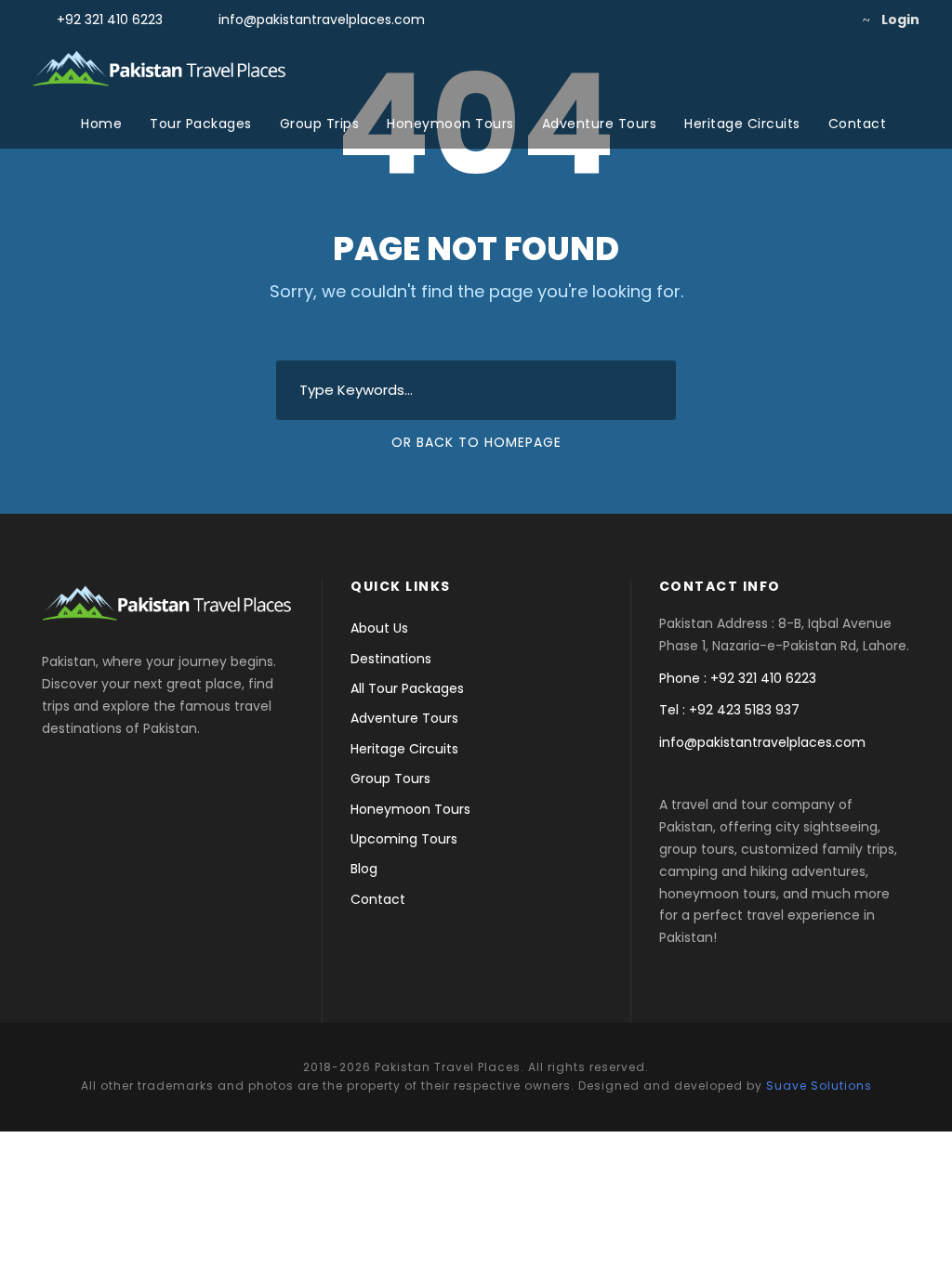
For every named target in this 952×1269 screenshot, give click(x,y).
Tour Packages (201, 123)
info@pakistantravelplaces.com (321, 19)
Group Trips (320, 123)
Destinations (390, 658)
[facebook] (768, 19)
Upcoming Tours (403, 839)
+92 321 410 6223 (110, 19)
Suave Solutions (819, 1085)
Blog (363, 868)
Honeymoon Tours (450, 123)
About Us (379, 628)
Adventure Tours (599, 123)
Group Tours (390, 778)
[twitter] (798, 19)
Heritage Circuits (742, 123)
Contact (857, 123)
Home (101, 123)
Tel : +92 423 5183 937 (729, 709)
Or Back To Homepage (476, 442)
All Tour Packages (407, 688)
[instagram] (828, 19)
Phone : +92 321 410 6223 (737, 678)
